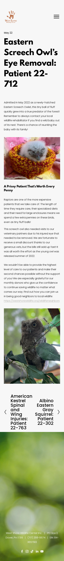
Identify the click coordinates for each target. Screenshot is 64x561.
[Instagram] (27, 551)
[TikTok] (32, 551)
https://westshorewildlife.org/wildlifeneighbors (32, 301)
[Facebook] (22, 551)
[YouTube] (41, 551)
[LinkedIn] (37, 551)
